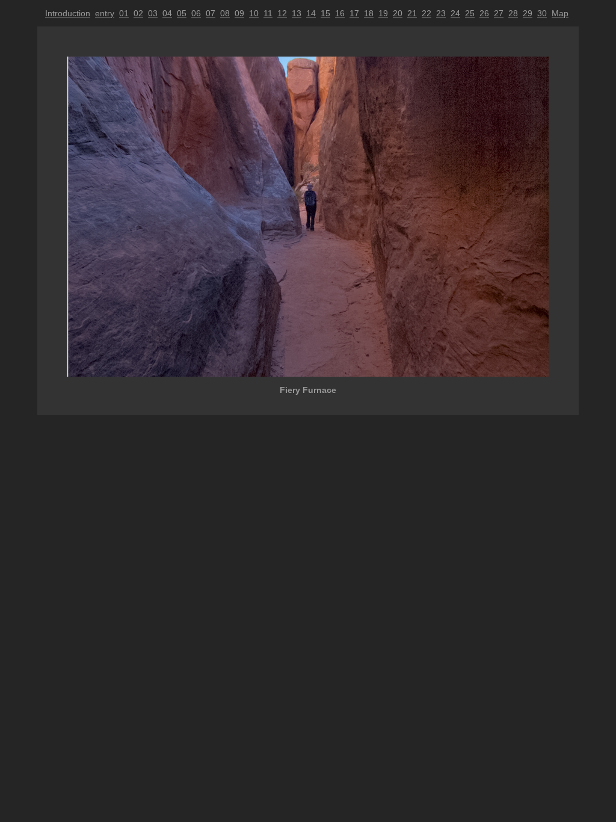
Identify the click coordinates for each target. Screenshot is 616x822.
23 (441, 13)
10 (254, 13)
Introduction (67, 13)
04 (167, 13)
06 (196, 13)
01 (124, 13)
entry (104, 13)
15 (325, 13)
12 (282, 13)
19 (383, 13)
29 (527, 13)
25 (470, 13)
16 (340, 13)
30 (542, 13)
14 (311, 13)
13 (296, 13)
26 (484, 13)
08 (225, 13)
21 (412, 13)
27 (499, 13)
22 (426, 13)
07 (210, 13)
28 (513, 13)
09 (239, 13)
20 (397, 13)
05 (181, 13)
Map (560, 13)
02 (138, 13)
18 (369, 13)
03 (153, 13)
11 (268, 13)
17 (354, 13)
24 (455, 13)
